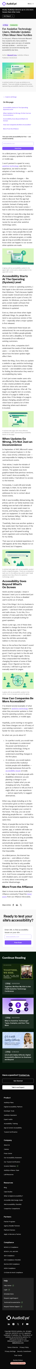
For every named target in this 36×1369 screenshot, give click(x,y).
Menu (30, 4)
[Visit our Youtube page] (27, 1324)
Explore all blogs (11, 97)
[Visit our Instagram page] (13, 1324)
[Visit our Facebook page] (23, 1324)
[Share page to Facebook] (13, 905)
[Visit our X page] (18, 1324)
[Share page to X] (20, 905)
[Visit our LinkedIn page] (9, 1324)
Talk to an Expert (18, 1087)
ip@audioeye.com (18, 1343)
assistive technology (10, 166)
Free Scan (18, 942)
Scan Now (18, 148)
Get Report (7, 16)
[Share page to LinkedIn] (17, 905)
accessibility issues (13, 771)
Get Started (18, 1081)
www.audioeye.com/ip (14, 1341)
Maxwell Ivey (12, 55)
